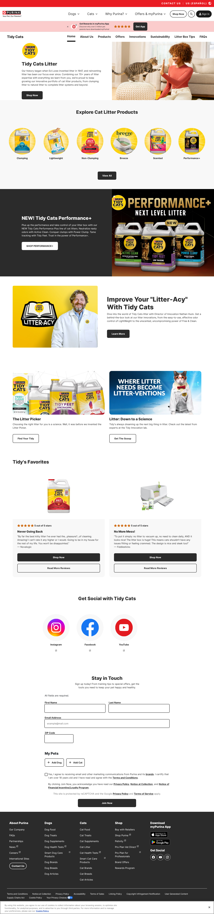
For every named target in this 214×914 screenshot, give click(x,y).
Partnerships (16, 841)
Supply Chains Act (15, 897)
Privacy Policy (121, 784)
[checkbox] (46, 774)
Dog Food (50, 829)
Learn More (118, 333)
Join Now (107, 803)
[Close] (68, 26)
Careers (13, 852)
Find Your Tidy (26, 438)
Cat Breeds (86, 873)
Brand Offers (122, 862)
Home (71, 36)
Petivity (119, 841)
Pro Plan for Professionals (122, 854)
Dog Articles (51, 873)
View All (107, 175)
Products (104, 36)
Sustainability (160, 36)
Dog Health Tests (54, 847)
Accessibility (79, 894)
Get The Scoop (122, 438)
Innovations (137, 36)
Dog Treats (51, 835)
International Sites (19, 858)
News (12, 847)
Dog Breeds (51, 868)
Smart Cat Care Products (88, 860)
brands (150, 774)
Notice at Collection (141, 784)
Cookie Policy (35, 897)
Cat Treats (85, 835)
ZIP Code (50, 732)
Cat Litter (85, 847)
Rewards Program (125, 868)
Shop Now (178, 14)
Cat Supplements (89, 841)
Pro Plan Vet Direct (125, 847)
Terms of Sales (97, 894)
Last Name (115, 702)
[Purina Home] (12, 14)
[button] (58, 557)
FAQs (203, 36)
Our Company (17, 829)
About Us (86, 36)
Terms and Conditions (125, 777)
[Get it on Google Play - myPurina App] (160, 842)
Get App (140, 26)
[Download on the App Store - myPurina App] (159, 834)
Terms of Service (143, 793)
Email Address (53, 717)
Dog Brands (51, 862)
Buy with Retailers (125, 829)
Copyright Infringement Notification (143, 894)
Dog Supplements (54, 841)
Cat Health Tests (89, 852)
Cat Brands (86, 868)
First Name (51, 702)
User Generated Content (176, 894)
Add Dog (57, 762)
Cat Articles (86, 879)
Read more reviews (73, 569)
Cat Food (85, 829)
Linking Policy (115, 894)
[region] (107, 907)
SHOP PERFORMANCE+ (39, 246)
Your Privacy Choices (57, 897)
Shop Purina (121, 835)
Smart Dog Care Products (54, 854)
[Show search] (191, 13)
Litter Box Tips (185, 36)
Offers (120, 36)
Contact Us (18, 865)
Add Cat (77, 762)
